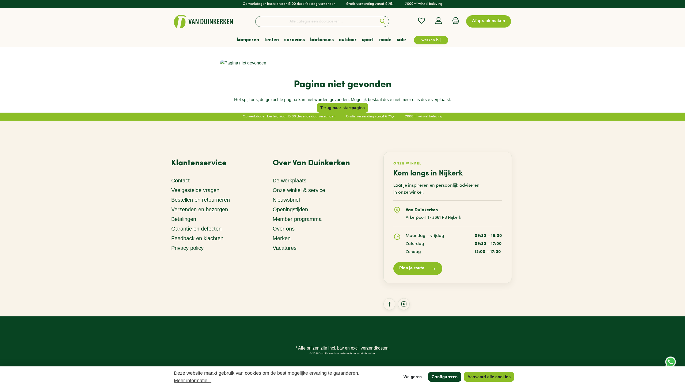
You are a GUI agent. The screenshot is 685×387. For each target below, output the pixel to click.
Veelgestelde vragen (195, 190)
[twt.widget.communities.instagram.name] (404, 304)
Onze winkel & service (299, 190)
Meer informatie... (192, 380)
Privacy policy (187, 248)
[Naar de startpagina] (203, 21)
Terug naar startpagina (342, 107)
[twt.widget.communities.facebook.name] (389, 304)
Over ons (284, 229)
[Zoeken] (382, 21)
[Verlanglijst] (421, 20)
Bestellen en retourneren (200, 200)
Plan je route (417, 268)
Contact (180, 180)
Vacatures (284, 248)
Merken (282, 238)
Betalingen (183, 219)
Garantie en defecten (196, 229)
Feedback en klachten (197, 238)
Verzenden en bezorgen (199, 209)
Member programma (297, 219)
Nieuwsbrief (286, 200)
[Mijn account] (438, 20)
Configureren (445, 376)
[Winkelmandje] (454, 20)
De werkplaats (289, 180)
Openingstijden (290, 209)
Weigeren (413, 376)
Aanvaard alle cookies (489, 376)
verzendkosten (375, 348)
